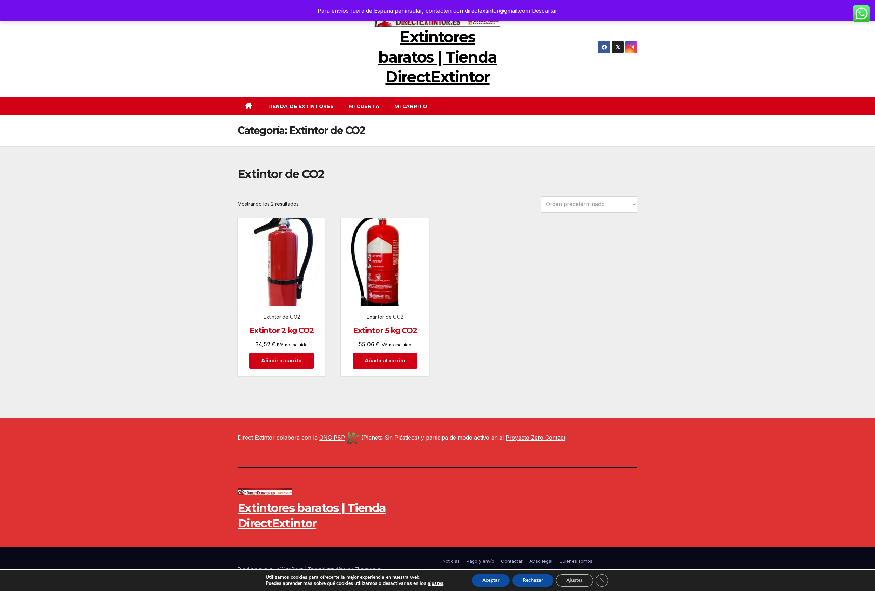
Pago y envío (480, 561)
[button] (634, 106)
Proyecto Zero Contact (535, 437)
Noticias (451, 561)
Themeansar (368, 569)
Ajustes (574, 580)
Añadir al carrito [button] (281, 360)
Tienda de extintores (300, 106)
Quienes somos (575, 561)
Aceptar (490, 580)
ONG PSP (332, 437)
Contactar (512, 561)
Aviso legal (540, 561)
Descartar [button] (544, 10)
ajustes (435, 583)
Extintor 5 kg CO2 (385, 330)
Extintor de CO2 (281, 316)
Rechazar (533, 580)
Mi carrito (410, 106)
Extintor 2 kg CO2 (282, 330)
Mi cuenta (364, 106)
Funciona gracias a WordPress (271, 569)
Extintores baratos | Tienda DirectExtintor (437, 56)
